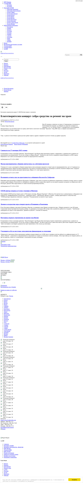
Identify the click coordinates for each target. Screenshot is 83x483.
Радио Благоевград (12, 13)
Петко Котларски (8, 88)
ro (13, 53)
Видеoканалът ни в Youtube (8, 287)
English (9, 28)
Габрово (6, 306)
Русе (5, 322)
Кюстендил (7, 310)
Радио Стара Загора (12, 22)
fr (5, 53)
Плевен (6, 317)
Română (9, 41)
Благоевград (7, 298)
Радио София (10, 12)
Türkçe (9, 40)
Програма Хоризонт (12, 9)
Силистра (6, 323)
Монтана (6, 313)
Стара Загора (7, 329)
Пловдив (6, 319)
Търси (6, 61)
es (6, 53)
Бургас (6, 300)
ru (4, 53)
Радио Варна (10, 16)
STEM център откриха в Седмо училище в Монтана (19, 191)
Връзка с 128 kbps (5, 260)
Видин (6, 303)
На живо (9, 5)
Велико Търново (8, 337)
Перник (6, 316)
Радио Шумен (11, 24)
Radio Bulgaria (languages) (11, 25)
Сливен (6, 325)
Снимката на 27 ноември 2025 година (14, 150)
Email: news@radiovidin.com (8, 420)
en (1, 53)
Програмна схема (5, 244)
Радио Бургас (11, 15)
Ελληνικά (9, 37)
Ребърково (25, 144)
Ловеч (5, 312)
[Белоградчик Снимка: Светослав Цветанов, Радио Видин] (4, 282)
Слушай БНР (7, 3)
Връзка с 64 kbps (5, 261)
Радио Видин (11, 18)
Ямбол (6, 335)
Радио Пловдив (11, 21)
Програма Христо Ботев (14, 10)
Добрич (6, 307)
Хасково (6, 332)
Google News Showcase (18, 143)
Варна (5, 301)
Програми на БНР (9, 8)
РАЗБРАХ (74, 480)
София (6, 328)
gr (9, 53)
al (10, 53)
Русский (9, 31)
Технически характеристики (8, 246)
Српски (9, 35)
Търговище (7, 331)
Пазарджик (7, 315)
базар (15, 144)
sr (8, 53)
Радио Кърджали (11, 19)
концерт (19, 144)
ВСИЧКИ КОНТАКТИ (7, 427)
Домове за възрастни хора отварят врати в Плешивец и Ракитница (24, 204)
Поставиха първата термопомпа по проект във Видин (20, 218)
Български (10, 27)
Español (9, 34)
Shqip (8, 38)
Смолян (6, 326)
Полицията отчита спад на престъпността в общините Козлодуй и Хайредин (27, 177)
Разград (6, 320)
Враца (5, 304)
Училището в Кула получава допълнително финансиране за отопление (26, 231)
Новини (6, 91)
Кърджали (7, 309)
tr (11, 53)
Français (9, 32)
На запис (9, 6)
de (2, 53)
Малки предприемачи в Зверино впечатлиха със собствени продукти (25, 164)
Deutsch (9, 30)
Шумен (6, 334)
